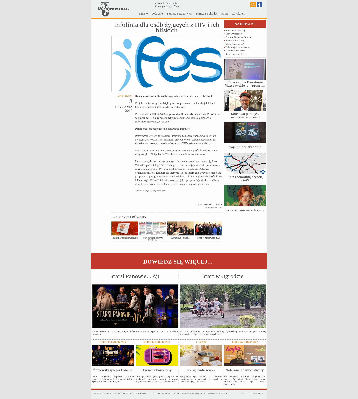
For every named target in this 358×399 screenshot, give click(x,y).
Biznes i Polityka (206, 13)
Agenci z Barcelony (235, 40)
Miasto (143, 13)
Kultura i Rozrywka (179, 13)
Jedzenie (157, 13)
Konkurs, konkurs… (180, 238)
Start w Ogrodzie (234, 33)
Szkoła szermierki (234, 54)
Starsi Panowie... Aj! (236, 30)
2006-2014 (202, 394)
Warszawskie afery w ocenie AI (153, 239)
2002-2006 (194, 394)
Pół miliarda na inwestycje (125, 238)
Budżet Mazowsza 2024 (208, 238)
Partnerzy (212, 394)
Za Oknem (238, 13)
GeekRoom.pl (258, 394)
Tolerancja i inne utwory (238, 47)
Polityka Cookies (171, 394)
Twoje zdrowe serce (235, 50)
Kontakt (223, 394)
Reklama (157, 394)
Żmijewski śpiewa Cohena (238, 37)
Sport (224, 13)
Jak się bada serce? (235, 43)
